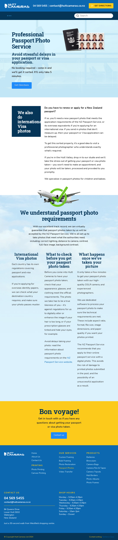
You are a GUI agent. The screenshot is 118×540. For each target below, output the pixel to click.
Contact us (59, 435)
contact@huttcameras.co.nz (67, 6)
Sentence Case (108, 537)
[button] (9, 15)
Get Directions (22, 85)
